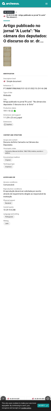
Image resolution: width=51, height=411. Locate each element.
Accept (42, 405)
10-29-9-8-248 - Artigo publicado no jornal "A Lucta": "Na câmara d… (26, 16)
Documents (8, 12)
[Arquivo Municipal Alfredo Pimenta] (10, 4)
